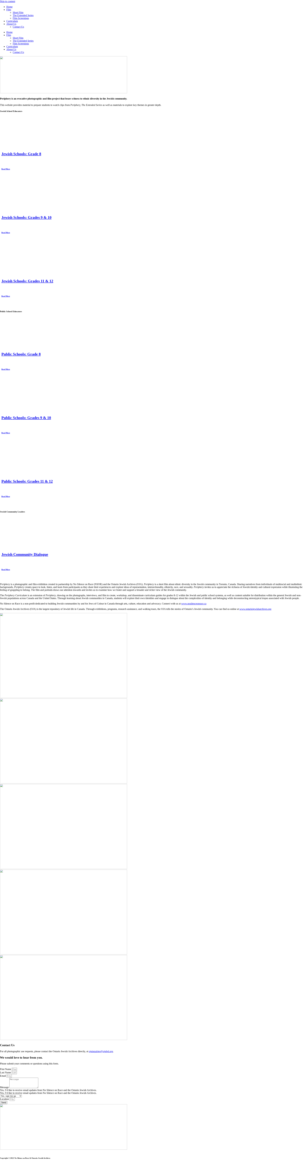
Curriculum (12, 21)
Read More (5, 169)
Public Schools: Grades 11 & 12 (27, 481)
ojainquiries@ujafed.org (101, 1051)
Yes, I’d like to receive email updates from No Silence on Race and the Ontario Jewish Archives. (48, 1093)
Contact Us (18, 26)
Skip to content (7, 1)
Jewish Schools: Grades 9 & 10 (26, 217)
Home (9, 6)
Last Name (6, 1072)
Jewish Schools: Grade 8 (21, 154)
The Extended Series (23, 15)
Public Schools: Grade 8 (21, 354)
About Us (11, 24)
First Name (6, 1069)
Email (3, 1075)
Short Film (18, 12)
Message (4, 1087)
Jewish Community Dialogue (24, 554)
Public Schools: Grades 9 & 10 (26, 418)
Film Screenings (21, 18)
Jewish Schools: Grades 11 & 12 (27, 281)
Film (8, 9)
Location (5, 1099)
